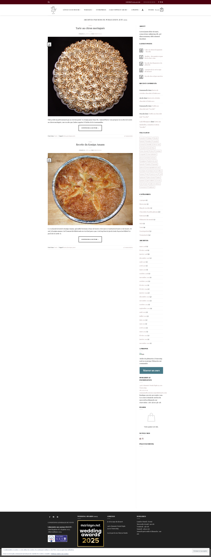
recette (159, 180)
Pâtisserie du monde (146, 219)
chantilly (149, 144)
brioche (142, 141)
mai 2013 (142, 324)
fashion (148, 158)
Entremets (142, 216)
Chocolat (142, 148)
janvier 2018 (143, 254)
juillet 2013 (143, 316)
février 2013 (143, 335)
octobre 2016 (143, 273)
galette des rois (152, 161)
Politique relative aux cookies (59, 554)
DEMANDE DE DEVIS (149, 2)
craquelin (142, 154)
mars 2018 (142, 246)
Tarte (90, 25)
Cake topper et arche (118, 10)
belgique (149, 138)
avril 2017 (142, 266)
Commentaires (128, 247)
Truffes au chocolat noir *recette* (149, 107)
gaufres (149, 164)
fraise (154, 158)
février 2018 (143, 250)
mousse (142, 174)
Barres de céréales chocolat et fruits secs (149, 91)
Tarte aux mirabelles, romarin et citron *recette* (150, 124)
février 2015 (143, 285)
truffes (151, 184)
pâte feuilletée (151, 180)
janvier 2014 (143, 293)
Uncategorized (144, 231)
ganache (142, 164)
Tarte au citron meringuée (90, 28)
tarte (74, 136)
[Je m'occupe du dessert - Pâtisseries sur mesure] (54, 9)
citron (64, 136)
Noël (160, 174)
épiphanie (151, 187)
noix (147, 174)
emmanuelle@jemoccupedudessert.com (153, 393)
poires (158, 177)
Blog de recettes (144, 208)
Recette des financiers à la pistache (153, 64)
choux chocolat (144, 151)
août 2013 (142, 312)
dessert (142, 158)
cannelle (155, 141)
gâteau (142, 167)
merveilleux (158, 171)
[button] (49, 2)
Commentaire (128, 136)
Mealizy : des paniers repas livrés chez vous (154, 57)
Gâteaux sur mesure (71, 10)
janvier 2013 (143, 339)
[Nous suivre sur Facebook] (158, 2)
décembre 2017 (144, 258)
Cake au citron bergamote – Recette (153, 50)
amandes (142, 138)
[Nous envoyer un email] (162, 2)
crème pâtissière (151, 154)
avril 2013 (142, 328)
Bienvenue (143, 204)
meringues (150, 171)
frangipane (143, 161)
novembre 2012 (144, 343)
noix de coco (154, 174)
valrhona (157, 184)
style (141, 184)
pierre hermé (151, 177)
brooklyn (148, 141)
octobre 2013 (143, 304)
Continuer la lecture (90, 128)
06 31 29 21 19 (143, 390)
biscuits (156, 138)
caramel (142, 144)
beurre (65, 247)
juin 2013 (142, 320)
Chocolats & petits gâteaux (148, 212)
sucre (74, 247)
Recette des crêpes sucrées (154, 76)
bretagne (69, 247)
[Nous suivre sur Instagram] (160, 2)
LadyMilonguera (145, 122)
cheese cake (156, 144)
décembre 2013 (144, 297)
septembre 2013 (144, 308)
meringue (69, 136)
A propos (135, 10)
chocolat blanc (151, 148)
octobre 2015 (143, 281)
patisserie (143, 177)
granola (155, 164)
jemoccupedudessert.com (153, 167)
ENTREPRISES (101, 10)
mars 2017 (142, 270)
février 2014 (143, 289)
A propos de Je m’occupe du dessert (153, 70)
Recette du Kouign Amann (90, 144)
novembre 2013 (144, 301)
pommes (142, 180)
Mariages (88, 10)
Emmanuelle (98, 33)
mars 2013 (142, 332)
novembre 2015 (144, 277)
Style (141, 223)
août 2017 (142, 262)
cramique (158, 151)
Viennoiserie (143, 235)
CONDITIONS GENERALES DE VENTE (61, 522)
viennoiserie (143, 187)
